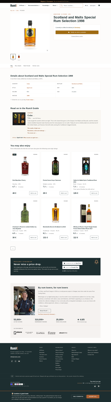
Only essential (78, 396)
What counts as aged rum (31, 137)
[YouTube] (19, 361)
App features (75, 354)
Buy (12, 65)
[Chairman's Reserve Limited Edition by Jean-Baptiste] (25, 212)
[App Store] (95, 386)
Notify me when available (78, 32)
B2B (73, 356)
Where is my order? (93, 350)
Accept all (93, 396)
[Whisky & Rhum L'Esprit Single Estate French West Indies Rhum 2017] (85, 212)
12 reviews (82, 233)
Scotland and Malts (77, 83)
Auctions (41, 356)
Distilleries (58, 361)
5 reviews (51, 187)
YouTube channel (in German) (47, 314)
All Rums (41, 350)
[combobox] (71, 5)
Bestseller (41, 352)
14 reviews (82, 187)
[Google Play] (99, 386)
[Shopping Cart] (99, 5)
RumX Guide (27, 65)
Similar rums (36, 65)
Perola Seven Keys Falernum (52, 180)
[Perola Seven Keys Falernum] (55, 166)
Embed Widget (75, 359)
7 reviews (20, 233)
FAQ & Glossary (60, 352)
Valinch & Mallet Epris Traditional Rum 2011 (85, 181)
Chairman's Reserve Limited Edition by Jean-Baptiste (24, 227)
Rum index (58, 367)
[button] (30, 33)
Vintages (58, 365)
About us (74, 350)
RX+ (73, 361)
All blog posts (59, 356)
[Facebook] (11, 361)
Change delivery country (77, 36)
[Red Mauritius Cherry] (25, 166)
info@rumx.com (15, 357)
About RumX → (44, 310)
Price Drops (59, 369)
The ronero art (32, 133)
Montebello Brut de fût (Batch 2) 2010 (54, 227)
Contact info (91, 354)
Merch (41, 361)
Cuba (28, 83)
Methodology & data (77, 352)
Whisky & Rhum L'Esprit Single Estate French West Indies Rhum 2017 (85, 227)
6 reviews (51, 233)
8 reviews (20, 187)
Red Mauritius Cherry (19, 180)
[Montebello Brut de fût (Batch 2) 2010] (55, 212)
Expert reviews (59, 354)
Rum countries (59, 359)
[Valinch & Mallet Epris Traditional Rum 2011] (85, 166)
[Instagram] (15, 361)
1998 (28, 95)
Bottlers (57, 363)
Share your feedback (93, 352)
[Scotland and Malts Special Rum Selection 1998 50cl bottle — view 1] (13, 56)
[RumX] (13, 5)
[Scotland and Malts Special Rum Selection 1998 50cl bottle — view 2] (19, 56)
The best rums (43, 354)
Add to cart (33, 193)
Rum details (18, 65)
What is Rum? (59, 350)
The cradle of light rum (34, 128)
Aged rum (57, 14)
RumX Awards (43, 359)
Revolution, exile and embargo (36, 130)
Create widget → (30, 99)
